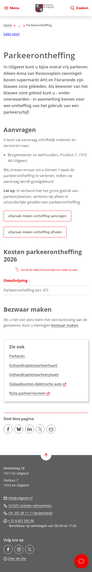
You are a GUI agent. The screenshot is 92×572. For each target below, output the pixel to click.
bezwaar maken (64, 325)
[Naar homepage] (44, 8)
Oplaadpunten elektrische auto (37, 384)
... (19, 25)
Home (8, 25)
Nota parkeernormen (29, 393)
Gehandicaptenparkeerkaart (33, 365)
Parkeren (17, 356)
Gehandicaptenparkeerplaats (34, 374)
